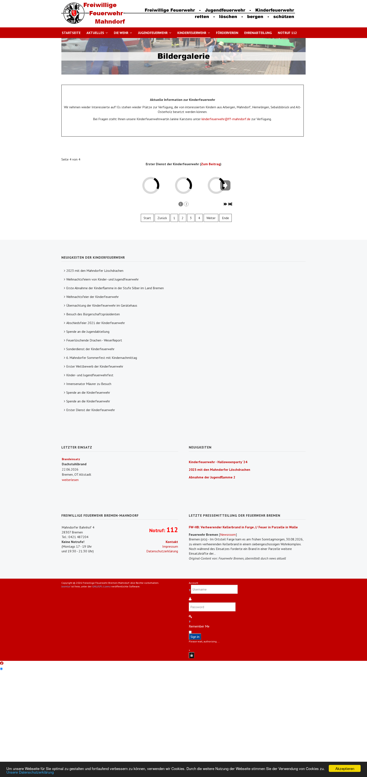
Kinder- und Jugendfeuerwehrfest (89, 375)
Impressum (170, 546)
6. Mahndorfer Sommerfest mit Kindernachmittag (101, 357)
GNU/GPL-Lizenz (101, 586)
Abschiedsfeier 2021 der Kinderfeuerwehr (95, 323)
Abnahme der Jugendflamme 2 (212, 477)
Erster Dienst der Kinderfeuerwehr (90, 410)
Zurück (162, 218)
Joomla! (66, 586)
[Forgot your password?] (189, 621)
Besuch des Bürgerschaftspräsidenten (93, 314)
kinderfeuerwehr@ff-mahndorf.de (226, 119)
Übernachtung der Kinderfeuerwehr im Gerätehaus (101, 305)
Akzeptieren (344, 768)
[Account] (191, 655)
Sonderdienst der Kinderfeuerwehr (90, 349)
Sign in (195, 637)
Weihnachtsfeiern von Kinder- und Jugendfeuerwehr (102, 279)
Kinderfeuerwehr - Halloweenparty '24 (218, 462)
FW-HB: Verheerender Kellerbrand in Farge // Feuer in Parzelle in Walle (243, 527)
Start (147, 218)
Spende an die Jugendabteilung (87, 331)
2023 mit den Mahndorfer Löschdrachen (94, 270)
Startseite (71, 33)
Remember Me (199, 626)
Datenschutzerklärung (162, 551)
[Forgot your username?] (190, 590)
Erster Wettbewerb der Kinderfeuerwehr (94, 366)
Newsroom (228, 534)
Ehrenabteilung (258, 33)
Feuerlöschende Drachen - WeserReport (94, 340)
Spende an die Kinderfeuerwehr (88, 392)
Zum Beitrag (210, 164)
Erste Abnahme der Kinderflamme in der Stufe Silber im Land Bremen (115, 288)
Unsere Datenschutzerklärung (30, 772)
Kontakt (172, 542)
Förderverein (227, 33)
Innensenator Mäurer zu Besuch (88, 384)
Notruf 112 (287, 33)
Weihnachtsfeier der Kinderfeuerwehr (92, 297)
